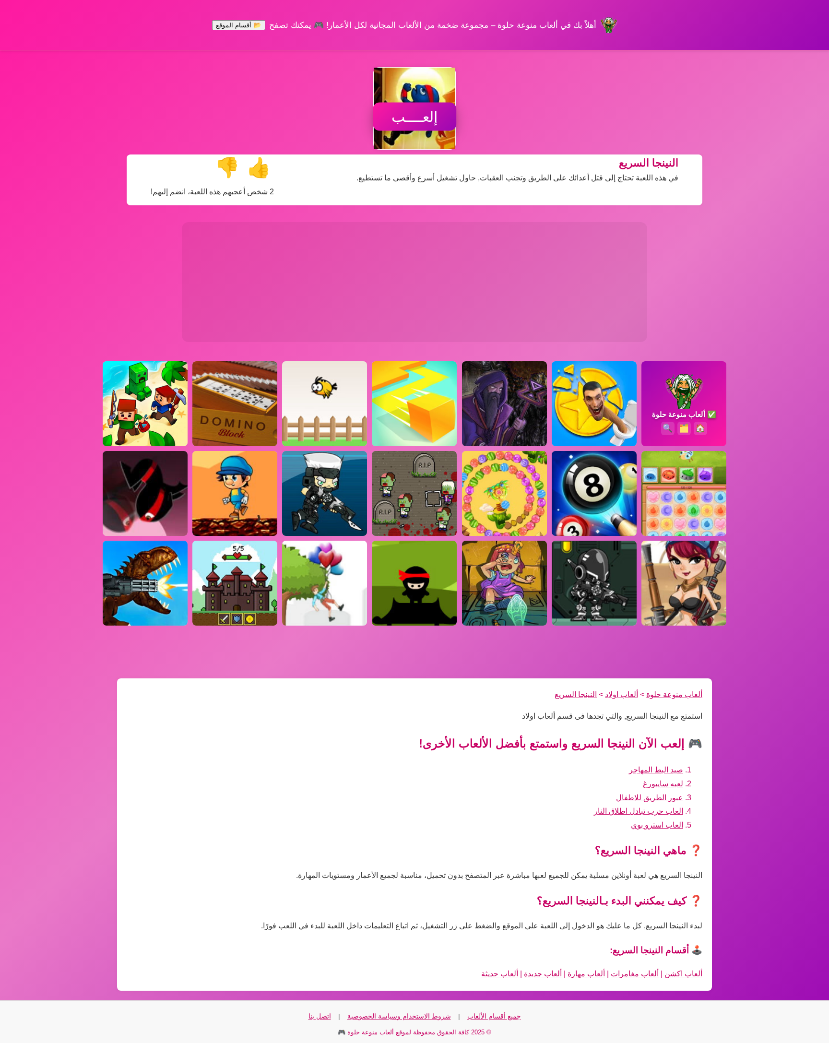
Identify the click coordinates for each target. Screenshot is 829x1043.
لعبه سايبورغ (663, 784)
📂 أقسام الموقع (238, 25)
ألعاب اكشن (683, 974)
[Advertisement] (414, 282)
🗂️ (684, 428)
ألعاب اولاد (621, 694)
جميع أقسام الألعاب (494, 1016)
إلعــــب (414, 117)
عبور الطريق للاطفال (649, 798)
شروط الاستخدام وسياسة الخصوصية (399, 1016)
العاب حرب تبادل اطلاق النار (638, 811)
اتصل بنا (319, 1016)
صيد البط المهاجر (656, 770)
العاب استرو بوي (657, 825)
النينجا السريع (576, 694)
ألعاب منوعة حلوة (674, 694)
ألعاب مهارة (586, 974)
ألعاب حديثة (499, 974)
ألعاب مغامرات (635, 974)
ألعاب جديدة (543, 974)
